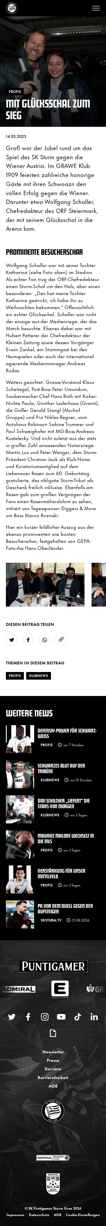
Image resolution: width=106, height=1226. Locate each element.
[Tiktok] (77, 1016)
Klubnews (38, 675)
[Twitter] (11, 1016)
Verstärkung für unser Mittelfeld (61, 873)
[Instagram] (44, 1016)
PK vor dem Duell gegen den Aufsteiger (65, 908)
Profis (15, 675)
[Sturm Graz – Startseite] (12, 8)
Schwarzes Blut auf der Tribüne (61, 768)
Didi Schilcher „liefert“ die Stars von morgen (64, 803)
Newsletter (53, 1051)
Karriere (53, 1068)
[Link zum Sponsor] (53, 1157)
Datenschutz (39, 1214)
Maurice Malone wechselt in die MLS (66, 838)
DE (47, 1139)
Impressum (15, 1214)
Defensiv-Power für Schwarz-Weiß (67, 733)
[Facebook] (28, 1016)
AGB (53, 1086)
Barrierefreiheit (53, 1077)
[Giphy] (53, 1033)
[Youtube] (61, 1016)
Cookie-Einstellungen (83, 1214)
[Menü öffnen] (96, 8)
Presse (53, 1060)
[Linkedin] (94, 1016)
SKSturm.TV (51, 920)
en (59, 1139)
